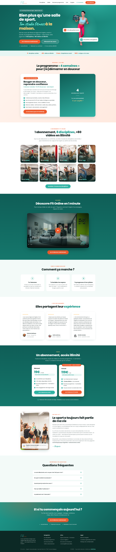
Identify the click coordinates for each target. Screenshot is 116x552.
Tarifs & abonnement (49, 544)
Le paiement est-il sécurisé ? (57, 494)
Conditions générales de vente (87, 539)
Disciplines (42, 2)
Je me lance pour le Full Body (35, 111)
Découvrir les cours (50, 41)
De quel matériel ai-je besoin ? (57, 478)
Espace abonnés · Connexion (67, 537)
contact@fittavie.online (66, 544)
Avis (67, 2)
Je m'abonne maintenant (30, 41)
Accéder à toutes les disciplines (58, 186)
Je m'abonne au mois (44, 392)
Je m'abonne (90, 2)
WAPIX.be (93, 549)
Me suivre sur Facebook (66, 541)
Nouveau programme (58, 2)
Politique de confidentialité (87, 541)
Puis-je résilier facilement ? (57, 489)
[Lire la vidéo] (58, 230)
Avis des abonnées (48, 541)
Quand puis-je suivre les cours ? (57, 483)
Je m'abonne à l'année (71, 392)
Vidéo (48, 2)
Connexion (80, 2)
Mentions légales (84, 537)
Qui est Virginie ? (64, 539)
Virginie (72, 2)
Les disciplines (47, 537)
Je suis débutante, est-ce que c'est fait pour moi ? (57, 472)
